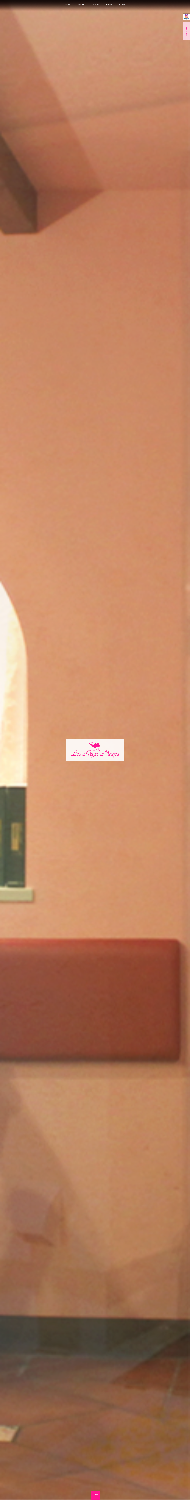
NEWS (67, 4)
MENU (109, 4)
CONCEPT (81, 4)
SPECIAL (95, 4)
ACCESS (122, 4)
